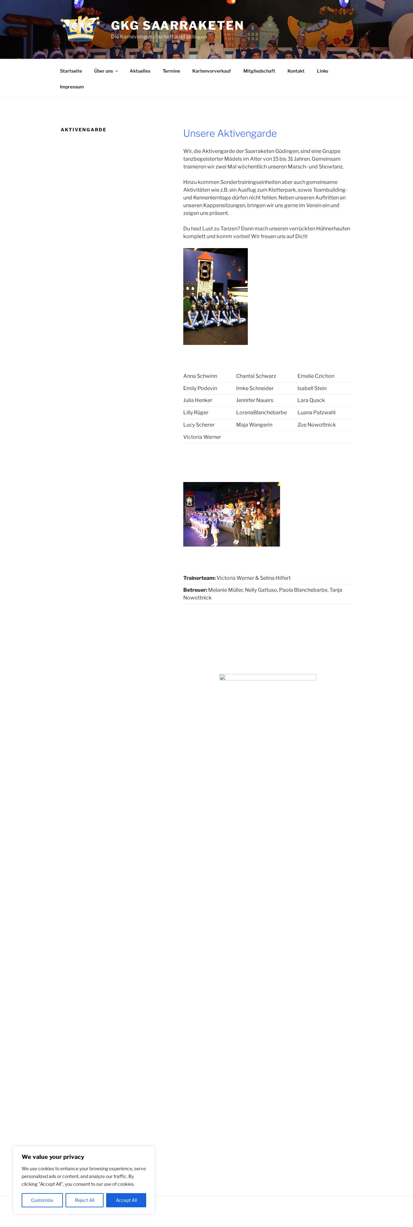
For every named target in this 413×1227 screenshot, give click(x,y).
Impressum (72, 86)
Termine (171, 71)
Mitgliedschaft (259, 71)
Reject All (84, 1200)
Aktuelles (140, 71)
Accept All (126, 1200)
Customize (42, 1200)
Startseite (71, 71)
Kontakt (296, 71)
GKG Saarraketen (177, 25)
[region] (84, 1180)
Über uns (103, 71)
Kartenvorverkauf (211, 71)
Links (322, 71)
